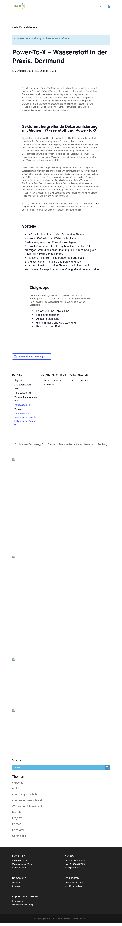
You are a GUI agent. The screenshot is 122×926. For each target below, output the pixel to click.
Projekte (17, 818)
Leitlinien (16, 886)
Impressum (17, 901)
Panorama (18, 829)
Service (16, 824)
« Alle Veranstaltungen (25, 27)
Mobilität (17, 812)
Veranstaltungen (22, 404)
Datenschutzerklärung (22, 904)
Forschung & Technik (24, 794)
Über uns (16, 882)
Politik (15, 788)
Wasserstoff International (27, 806)
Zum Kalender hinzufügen (32, 356)
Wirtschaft (18, 782)
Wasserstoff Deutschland (27, 800)
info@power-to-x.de (74, 867)
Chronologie (19, 835)
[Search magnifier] (107, 767)
